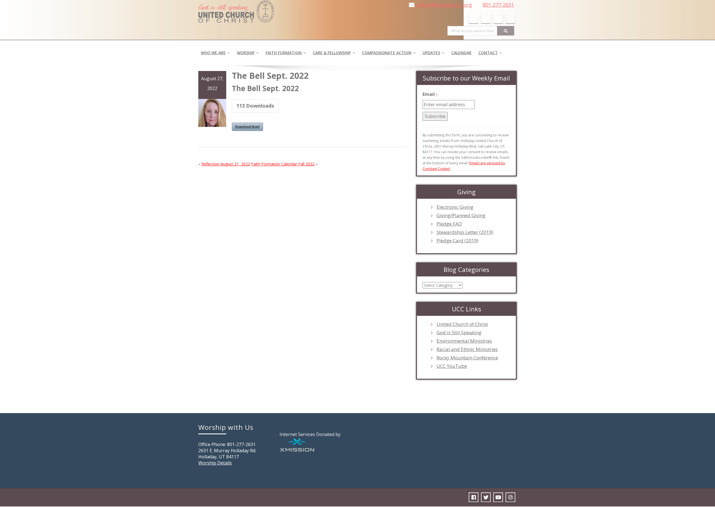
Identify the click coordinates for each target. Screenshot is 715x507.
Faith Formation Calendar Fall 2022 (282, 164)
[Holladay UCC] (236, 9)
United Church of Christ (462, 324)
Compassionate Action (386, 52)
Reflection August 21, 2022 (225, 164)
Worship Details (215, 463)
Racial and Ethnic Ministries (467, 349)
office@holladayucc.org (444, 4)
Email (430, 94)
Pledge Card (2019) (457, 240)
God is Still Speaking (459, 332)
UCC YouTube (452, 366)
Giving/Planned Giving (461, 215)
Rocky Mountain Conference (467, 358)
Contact (488, 52)
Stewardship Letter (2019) (465, 232)
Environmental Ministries (464, 341)
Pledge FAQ (449, 224)
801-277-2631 (498, 4)
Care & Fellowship (332, 52)
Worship (245, 52)
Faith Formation (284, 52)
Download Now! (247, 126)
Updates (431, 52)
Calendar (461, 52)
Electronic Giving (455, 207)
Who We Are (213, 52)
